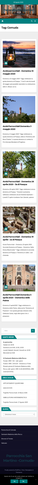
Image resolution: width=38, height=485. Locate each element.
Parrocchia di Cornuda (8, 430)
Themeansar (19, 472)
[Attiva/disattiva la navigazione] (35, 21)
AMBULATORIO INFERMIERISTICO (15, 397)
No (23, 481)
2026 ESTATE (7, 388)
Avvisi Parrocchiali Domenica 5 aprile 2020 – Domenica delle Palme (17, 298)
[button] (31, 21)
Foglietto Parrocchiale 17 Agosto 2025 (15, 402)
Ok (14, 481)
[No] (36, 479)
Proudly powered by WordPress (13, 470)
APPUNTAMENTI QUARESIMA (13, 383)
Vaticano (4, 443)
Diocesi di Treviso (7, 438)
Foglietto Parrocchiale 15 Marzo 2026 (15, 393)
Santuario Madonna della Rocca (11, 434)
